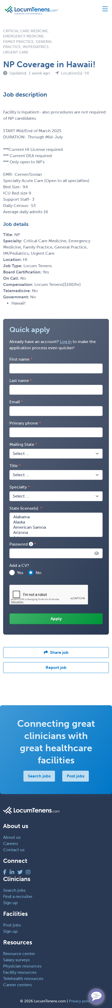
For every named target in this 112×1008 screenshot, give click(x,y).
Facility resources (19, 972)
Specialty (18, 487)
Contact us (13, 849)
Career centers (17, 984)
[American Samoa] (56, 527)
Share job (59, 652)
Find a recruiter (18, 896)
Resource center (19, 953)
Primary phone (23, 423)
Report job (56, 667)
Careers (10, 843)
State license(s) (24, 508)
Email (14, 401)
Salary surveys (16, 959)
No (38, 572)
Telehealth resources (23, 978)
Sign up (10, 902)
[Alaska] (56, 522)
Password (19, 544)
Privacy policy (80, 1001)
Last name (19, 380)
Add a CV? (19, 565)
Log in (66, 341)
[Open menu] (103, 10)
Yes (20, 572)
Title (13, 465)
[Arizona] (56, 532)
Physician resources (22, 966)
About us (12, 837)
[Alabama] (56, 517)
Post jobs (75, 776)
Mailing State (21, 444)
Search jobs (39, 776)
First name (19, 359)
